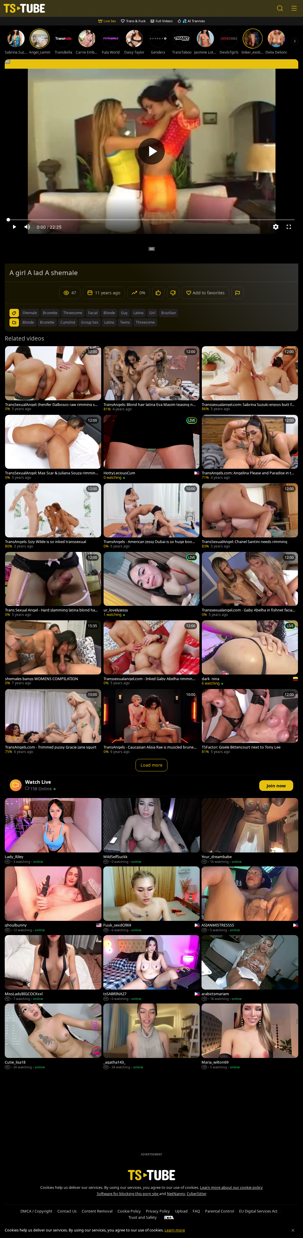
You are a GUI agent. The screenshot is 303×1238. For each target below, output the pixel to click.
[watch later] (12, 353)
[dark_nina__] (250, 653)
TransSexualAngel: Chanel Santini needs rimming (244, 542)
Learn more (175, 1230)
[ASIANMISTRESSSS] (250, 899)
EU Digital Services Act (258, 1211)
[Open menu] (294, 8)
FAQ (196, 1211)
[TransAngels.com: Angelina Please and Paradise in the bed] (250, 448)
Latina (109, 322)
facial (93, 312)
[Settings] (276, 227)
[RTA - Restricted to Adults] (169, 1217)
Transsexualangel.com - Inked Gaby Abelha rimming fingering (150, 679)
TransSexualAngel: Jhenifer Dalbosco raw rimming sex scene (51, 405)
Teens (125, 322)
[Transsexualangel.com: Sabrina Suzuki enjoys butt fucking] (250, 379)
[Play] (151, 151)
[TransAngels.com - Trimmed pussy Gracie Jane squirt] (53, 722)
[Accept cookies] (293, 1230)
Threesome (145, 322)
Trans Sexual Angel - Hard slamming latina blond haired (51, 610)
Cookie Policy (129, 1211)
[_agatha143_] (151, 1036)
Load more (151, 765)
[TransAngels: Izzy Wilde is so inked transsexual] (53, 516)
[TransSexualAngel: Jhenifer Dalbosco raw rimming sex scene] (53, 379)
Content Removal (97, 1211)
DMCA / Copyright (36, 1211)
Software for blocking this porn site (128, 1193)
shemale (29, 312)
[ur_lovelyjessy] (152, 585)
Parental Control (219, 1211)
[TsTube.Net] (24, 8)
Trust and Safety (142, 1217)
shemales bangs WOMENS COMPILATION (41, 679)
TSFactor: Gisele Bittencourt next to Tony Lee (241, 747)
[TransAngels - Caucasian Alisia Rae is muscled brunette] (152, 722)
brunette (50, 312)
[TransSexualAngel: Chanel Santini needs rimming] (250, 516)
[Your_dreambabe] (250, 831)
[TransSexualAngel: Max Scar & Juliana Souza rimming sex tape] (53, 448)
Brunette (47, 322)
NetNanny (176, 1193)
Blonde (28, 322)
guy (124, 312)
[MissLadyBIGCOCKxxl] (53, 968)
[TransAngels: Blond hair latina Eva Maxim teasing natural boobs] (152, 379)
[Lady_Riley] (53, 831)
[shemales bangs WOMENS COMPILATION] (53, 653)
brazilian (168, 312)
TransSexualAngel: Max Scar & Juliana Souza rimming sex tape (51, 473)
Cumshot (67, 322)
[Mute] (27, 227)
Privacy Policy (158, 1211)
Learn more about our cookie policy (231, 1187)
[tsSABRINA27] (151, 968)
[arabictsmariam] (250, 968)
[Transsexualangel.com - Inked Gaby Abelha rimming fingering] (152, 653)
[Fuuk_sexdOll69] (151, 899)
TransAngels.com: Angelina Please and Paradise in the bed (248, 473)
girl (152, 312)
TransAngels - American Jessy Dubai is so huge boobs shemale (150, 542)
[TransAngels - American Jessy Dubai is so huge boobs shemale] (152, 516)
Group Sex (89, 322)
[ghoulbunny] (53, 899)
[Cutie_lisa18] (53, 1036)
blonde (109, 312)
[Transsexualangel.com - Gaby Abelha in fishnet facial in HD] (250, 585)
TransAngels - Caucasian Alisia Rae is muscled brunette (150, 747)
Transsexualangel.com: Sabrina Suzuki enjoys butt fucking (248, 405)
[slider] (151, 219)
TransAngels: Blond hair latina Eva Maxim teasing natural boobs (150, 405)
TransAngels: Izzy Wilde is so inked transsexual (45, 542)
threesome (72, 312)
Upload (181, 1211)
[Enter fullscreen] (289, 227)
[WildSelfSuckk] (151, 831)
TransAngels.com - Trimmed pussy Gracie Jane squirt (50, 747)
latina (138, 312)
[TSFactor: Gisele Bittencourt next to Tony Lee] (250, 722)
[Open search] (280, 8)
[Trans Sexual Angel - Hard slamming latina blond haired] (53, 585)
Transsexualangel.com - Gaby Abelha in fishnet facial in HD (248, 610)
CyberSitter (197, 1193)
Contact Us (67, 1211)
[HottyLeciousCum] (152, 448)
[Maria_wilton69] (250, 1036)
